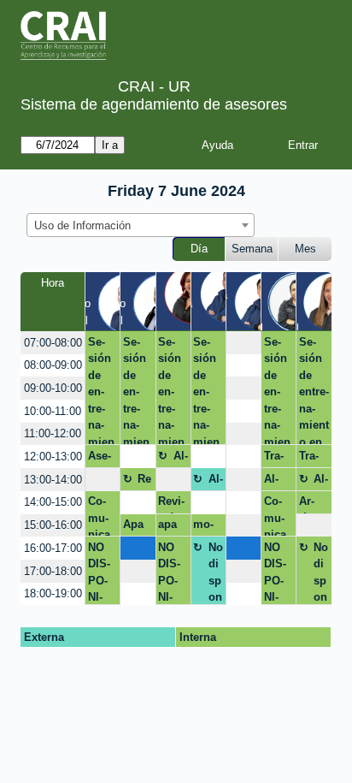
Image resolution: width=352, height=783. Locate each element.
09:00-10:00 (53, 388)
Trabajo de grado (276, 458)
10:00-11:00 (52, 411)
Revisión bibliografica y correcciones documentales (172, 504)
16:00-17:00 (53, 548)
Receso (144, 481)
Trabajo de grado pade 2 (312, 458)
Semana (252, 248)
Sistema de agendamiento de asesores (154, 104)
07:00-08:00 (53, 342)
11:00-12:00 (52, 433)
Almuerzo (180, 458)
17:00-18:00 (53, 571)
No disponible (215, 573)
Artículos (310, 504)
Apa (133, 524)
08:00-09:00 (53, 365)
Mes (305, 248)
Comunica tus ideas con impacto (102, 516)
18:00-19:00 (53, 593)
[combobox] (140, 225)
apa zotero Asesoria (171, 527)
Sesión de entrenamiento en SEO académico (101, 390)
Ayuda (217, 145)
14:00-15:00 (53, 501)
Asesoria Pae (101, 458)
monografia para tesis (205, 527)
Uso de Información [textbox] (82, 225)
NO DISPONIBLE (99, 573)
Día (199, 248)
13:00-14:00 (53, 479)
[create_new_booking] (243, 342)
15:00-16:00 (53, 525)
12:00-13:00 (53, 456)
